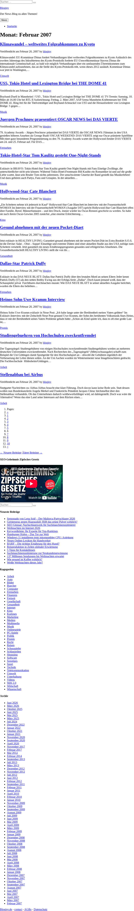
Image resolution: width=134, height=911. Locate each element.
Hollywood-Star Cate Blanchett (28, 191)
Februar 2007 (14, 903)
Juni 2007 (12, 890)
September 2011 (16, 784)
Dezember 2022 (16, 724)
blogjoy (47, 51)
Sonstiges (12, 660)
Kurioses (12, 613)
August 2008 (14, 850)
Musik (3, 111)
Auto (10, 579)
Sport (10, 664)
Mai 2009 (12, 821)
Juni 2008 (12, 856)
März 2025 (13, 718)
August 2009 (14, 812)
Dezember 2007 (16, 875)
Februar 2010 (14, 796)
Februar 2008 (14, 868)
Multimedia (13, 623)
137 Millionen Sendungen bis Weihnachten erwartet (35, 556)
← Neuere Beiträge (10, 452)
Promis (4, 327)
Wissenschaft (14, 689)
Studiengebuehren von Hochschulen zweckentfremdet (48, 335)
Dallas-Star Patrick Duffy (23, 263)
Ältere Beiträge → (32, 452)
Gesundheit (6, 255)
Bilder (10, 582)
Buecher (11, 585)
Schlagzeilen (14, 651)
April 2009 (13, 825)
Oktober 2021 (14, 730)
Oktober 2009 (14, 806)
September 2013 (16, 759)
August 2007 (14, 887)
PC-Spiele (12, 632)
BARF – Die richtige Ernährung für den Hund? (33, 543)
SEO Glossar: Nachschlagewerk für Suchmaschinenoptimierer (41, 524)
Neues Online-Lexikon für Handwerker (29, 540)
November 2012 (16, 771)
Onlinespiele (14, 629)
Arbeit (3, 367)
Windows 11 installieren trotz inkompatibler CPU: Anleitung (40, 537)
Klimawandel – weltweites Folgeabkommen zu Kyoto (47, 44)
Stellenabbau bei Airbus (21, 374)
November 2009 (16, 803)
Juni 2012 (12, 778)
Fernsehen (5, 147)
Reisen (10, 645)
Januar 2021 (13, 734)
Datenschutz (40, 909)
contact (18, 909)
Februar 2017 (14, 749)
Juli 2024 (12, 721)
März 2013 (13, 765)
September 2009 (16, 809)
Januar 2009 (13, 834)
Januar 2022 (13, 727)
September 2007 (16, 884)
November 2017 (16, 746)
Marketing (12, 617)
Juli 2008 (12, 853)
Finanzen (12, 595)
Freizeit (11, 598)
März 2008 (13, 865)
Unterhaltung (14, 676)
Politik (10, 635)
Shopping (12, 654)
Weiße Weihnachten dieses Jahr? (25, 562)
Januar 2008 (13, 872)
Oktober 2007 (14, 881)
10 (8, 443)
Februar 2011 (14, 787)
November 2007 (16, 878)
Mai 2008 (12, 859)
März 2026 (13, 705)
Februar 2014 (14, 756)
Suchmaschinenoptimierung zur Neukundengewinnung (37, 553)
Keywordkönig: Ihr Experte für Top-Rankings (32, 531)
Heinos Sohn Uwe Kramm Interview (32, 299)
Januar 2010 (13, 799)
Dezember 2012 (16, 768)
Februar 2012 (14, 781)
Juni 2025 (12, 712)
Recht (10, 642)
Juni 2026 (12, 702)
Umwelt (4, 75)
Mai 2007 (12, 894)
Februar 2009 (14, 831)
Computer (12, 588)
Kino (3, 219)
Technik (11, 667)
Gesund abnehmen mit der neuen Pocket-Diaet (41, 227)
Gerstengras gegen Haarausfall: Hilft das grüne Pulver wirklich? (42, 521)
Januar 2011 (13, 790)
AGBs (27, 909)
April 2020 (13, 743)
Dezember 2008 (16, 837)
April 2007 (13, 897)
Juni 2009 (12, 818)
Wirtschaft (12, 686)
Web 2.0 (11, 682)
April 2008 (13, 862)
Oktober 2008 (14, 843)
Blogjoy (4, 7)
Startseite (12, 26)
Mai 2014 (12, 752)
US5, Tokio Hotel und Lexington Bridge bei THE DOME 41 (53, 83)
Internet (11, 607)
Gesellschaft (13, 601)
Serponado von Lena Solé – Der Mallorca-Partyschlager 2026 (41, 518)
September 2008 (16, 847)
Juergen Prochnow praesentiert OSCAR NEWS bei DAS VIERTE (59, 119)
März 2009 (13, 828)
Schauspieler (14, 648)
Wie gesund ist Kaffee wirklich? (24, 559)
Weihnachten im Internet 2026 (23, 528)
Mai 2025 (12, 715)
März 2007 (13, 900)
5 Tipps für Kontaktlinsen (21, 550)
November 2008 (16, 840)
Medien (11, 620)
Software (12, 657)
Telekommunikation (18, 670)
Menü (4, 20)
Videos (11, 679)
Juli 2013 (12, 762)
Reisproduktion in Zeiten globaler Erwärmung (32, 546)
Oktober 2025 (14, 709)
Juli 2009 (12, 815)
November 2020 (16, 737)
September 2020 (16, 740)
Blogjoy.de (6, 909)
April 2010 (13, 793)
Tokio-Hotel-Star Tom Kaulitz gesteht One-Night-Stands (50, 155)
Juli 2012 (12, 774)
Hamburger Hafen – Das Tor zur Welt (28, 534)
